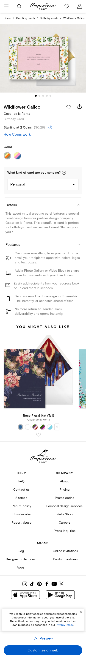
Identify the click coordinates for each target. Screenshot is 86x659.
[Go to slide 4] (47, 96)
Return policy (21, 506)
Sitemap (21, 498)
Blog (20, 551)
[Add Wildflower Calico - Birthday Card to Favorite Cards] (68, 107)
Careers (64, 523)
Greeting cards (25, 18)
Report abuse (21, 523)
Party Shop (64, 514)
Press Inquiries (64, 531)
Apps (21, 567)
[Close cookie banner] (81, 612)
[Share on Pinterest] (39, 584)
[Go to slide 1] (36, 96)
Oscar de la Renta (17, 114)
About (64, 481)
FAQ (21, 481)
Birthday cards (49, 18)
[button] (64, 172)
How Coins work (17, 134)
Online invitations (65, 551)
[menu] (6, 6)
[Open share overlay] (79, 106)
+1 (56, 427)
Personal (17, 184)
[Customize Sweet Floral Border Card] (43, 58)
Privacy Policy (64, 625)
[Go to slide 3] (43, 96)
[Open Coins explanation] (50, 127)
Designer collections (21, 559)
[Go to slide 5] (50, 96)
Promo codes (64, 498)
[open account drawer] (79, 6)
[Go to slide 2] (39, 96)
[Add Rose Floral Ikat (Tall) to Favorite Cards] (38, 435)
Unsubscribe (21, 514)
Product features (65, 559)
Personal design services (64, 506)
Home (7, 18)
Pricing (64, 490)
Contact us (21, 490)
